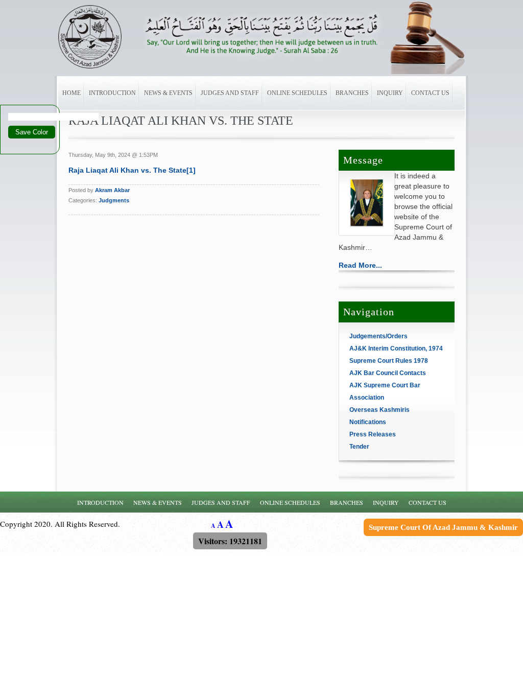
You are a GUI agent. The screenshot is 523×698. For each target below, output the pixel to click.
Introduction (112, 93)
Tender (359, 446)
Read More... (360, 265)
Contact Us (430, 93)
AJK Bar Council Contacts (387, 373)
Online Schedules (297, 93)
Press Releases (372, 434)
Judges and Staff (230, 93)
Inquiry (390, 93)
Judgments (114, 200)
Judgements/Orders (378, 336)
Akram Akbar (112, 190)
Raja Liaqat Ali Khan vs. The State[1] (132, 170)
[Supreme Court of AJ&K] (98, 36)
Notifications (367, 422)
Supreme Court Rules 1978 (388, 360)
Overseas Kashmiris (379, 409)
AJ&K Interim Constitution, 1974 (396, 348)
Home (71, 93)
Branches (352, 93)
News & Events (168, 93)
